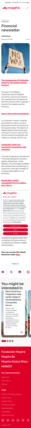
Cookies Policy (6, 401)
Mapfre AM (5, 377)
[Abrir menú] (27, 8)
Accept (15, 233)
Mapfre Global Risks (14, 361)
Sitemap (4, 384)
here (18, 254)
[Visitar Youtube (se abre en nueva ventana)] (7, 420)
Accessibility (5, 412)
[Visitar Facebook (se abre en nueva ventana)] (2, 420)
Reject (15, 230)
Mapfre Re (8, 356)
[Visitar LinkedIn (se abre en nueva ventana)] (18, 420)
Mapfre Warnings (7, 415)
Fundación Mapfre (13, 352)
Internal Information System (11, 394)
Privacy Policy (6, 398)
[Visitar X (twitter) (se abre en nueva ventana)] (23, 420)
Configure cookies (15, 226)
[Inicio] (3, 8)
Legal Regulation (7, 408)
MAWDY (6, 366)
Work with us (6, 381)
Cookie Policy (7, 222)
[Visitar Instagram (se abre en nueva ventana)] (12, 420)
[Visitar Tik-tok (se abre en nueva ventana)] (28, 420)
